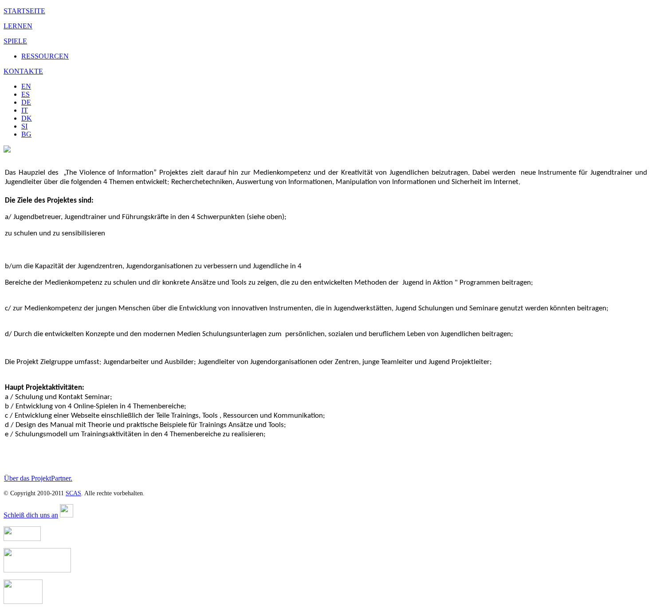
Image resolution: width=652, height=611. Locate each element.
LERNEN (18, 26)
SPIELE (15, 41)
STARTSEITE (24, 11)
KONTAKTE (23, 71)
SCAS (73, 493)
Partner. (61, 478)
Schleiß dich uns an (31, 515)
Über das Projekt (27, 478)
